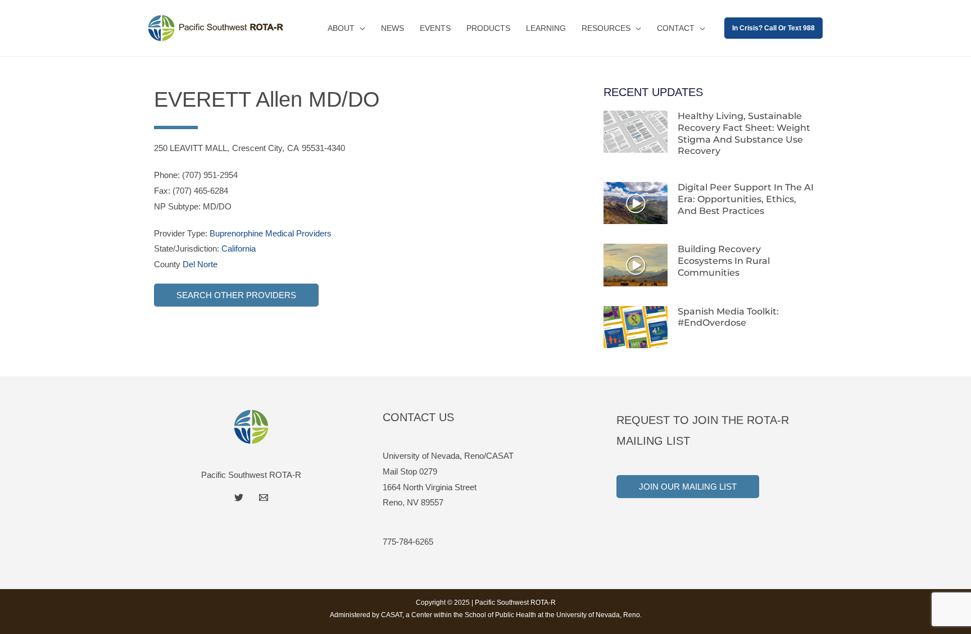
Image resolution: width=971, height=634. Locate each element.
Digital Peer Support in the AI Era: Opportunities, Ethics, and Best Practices (746, 199)
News (392, 28)
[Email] (264, 498)
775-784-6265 (408, 541)
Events (435, 28)
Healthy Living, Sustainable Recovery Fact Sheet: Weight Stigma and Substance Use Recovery (744, 133)
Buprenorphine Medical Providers (271, 233)
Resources (606, 28)
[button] (773, 28)
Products (488, 28)
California (238, 248)
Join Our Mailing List (688, 486)
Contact (676, 28)
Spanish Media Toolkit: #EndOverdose (728, 317)
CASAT (391, 615)
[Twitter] (239, 498)
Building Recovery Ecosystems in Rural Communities (724, 261)
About (341, 28)
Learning (546, 28)
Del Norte (200, 264)
